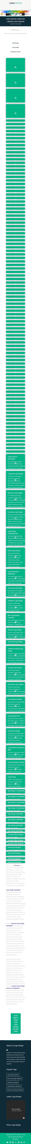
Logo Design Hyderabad (13, 1074)
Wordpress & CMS (15, 52)
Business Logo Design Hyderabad (15, 1090)
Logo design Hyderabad (13, 890)
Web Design (15, 43)
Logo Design (15, 47)
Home (16, 23)
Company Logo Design (12, 1082)
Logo (15, 3)
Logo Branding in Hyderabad (14, 1086)
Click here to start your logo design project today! (16, 1023)
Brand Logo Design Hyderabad (14, 1078)
